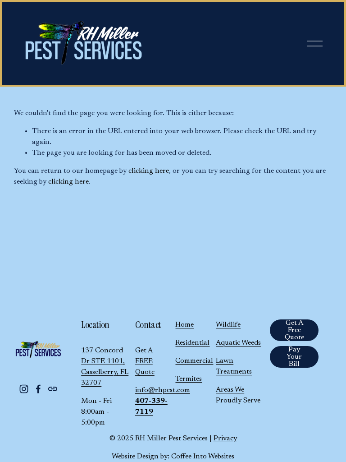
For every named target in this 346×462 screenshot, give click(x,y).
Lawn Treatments (234, 366)
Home (184, 324)
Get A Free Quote (294, 330)
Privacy (225, 438)
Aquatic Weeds (238, 342)
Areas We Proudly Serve (238, 395)
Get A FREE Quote (145, 361)
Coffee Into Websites (202, 456)
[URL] (52, 388)
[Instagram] (23, 388)
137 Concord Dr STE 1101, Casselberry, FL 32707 (104, 367)
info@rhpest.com (162, 390)
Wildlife (228, 324)
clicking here (148, 171)
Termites (188, 379)
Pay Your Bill (294, 357)
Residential (192, 342)
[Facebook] (38, 388)
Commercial (194, 361)
